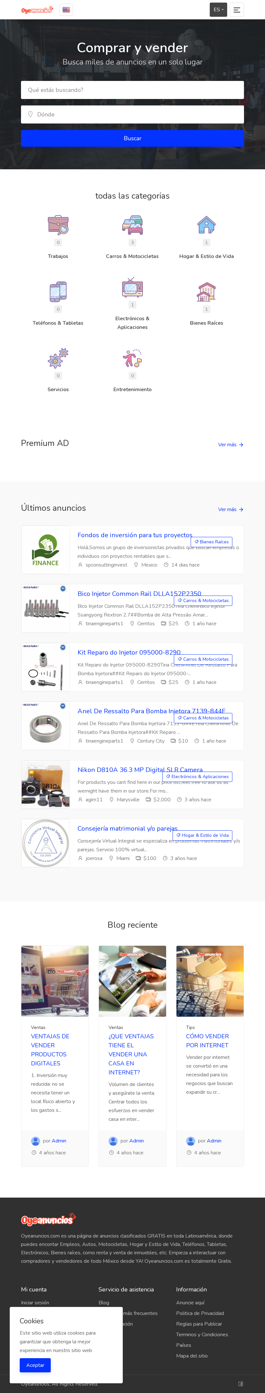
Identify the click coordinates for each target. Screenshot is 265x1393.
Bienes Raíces (214, 542)
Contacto (109, 1334)
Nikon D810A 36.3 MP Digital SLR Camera (140, 770)
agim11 (93, 799)
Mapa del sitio (192, 1355)
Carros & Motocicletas (205, 601)
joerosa (93, 858)
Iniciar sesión (35, 1302)
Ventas (38, 1027)
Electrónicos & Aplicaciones (199, 777)
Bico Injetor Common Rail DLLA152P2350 (139, 593)
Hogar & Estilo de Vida (205, 835)
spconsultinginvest (105, 564)
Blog (104, 1302)
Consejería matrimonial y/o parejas (128, 828)
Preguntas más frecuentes (128, 1313)
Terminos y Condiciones (202, 1334)
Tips (190, 1027)
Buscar (133, 138)
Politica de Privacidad (200, 1313)
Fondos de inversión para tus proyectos (135, 535)
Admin (59, 1140)
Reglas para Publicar (199, 1324)
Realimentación (116, 1324)
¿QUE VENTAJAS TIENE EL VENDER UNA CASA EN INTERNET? (131, 1054)
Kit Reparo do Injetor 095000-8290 (129, 652)
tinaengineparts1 (103, 623)
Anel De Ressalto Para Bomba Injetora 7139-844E (152, 711)
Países (183, 1345)
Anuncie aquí (190, 1302)
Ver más (227, 444)
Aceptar (35, 1365)
